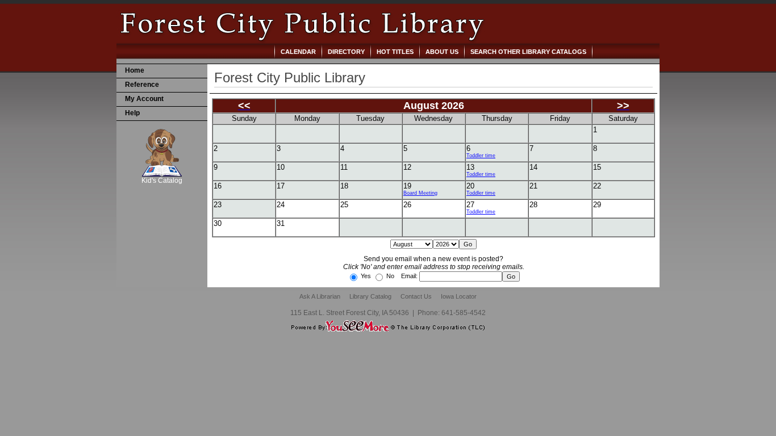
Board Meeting (420, 193)
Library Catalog (370, 296)
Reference (142, 85)
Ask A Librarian (319, 296)
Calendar (298, 51)
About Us (441, 51)
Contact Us (416, 296)
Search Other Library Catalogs (528, 51)
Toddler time (480, 155)
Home (134, 70)
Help (132, 113)
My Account (144, 99)
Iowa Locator (459, 296)
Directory (346, 51)
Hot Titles (395, 51)
